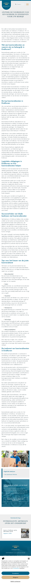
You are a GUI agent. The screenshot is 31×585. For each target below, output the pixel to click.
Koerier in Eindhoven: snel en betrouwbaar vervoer (10, 530)
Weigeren (15, 577)
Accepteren (15, 573)
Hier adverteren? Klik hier (10, 474)
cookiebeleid (16, 568)
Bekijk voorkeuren (15, 581)
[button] (28, 558)
